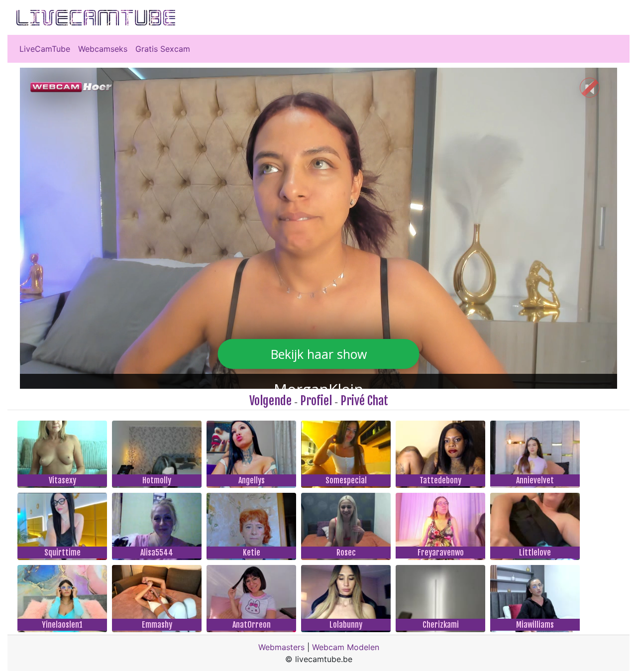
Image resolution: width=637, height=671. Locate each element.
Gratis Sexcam (162, 49)
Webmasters (281, 647)
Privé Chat (364, 400)
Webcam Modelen (345, 647)
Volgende (270, 400)
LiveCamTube (44, 49)
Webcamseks (102, 49)
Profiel (316, 400)
